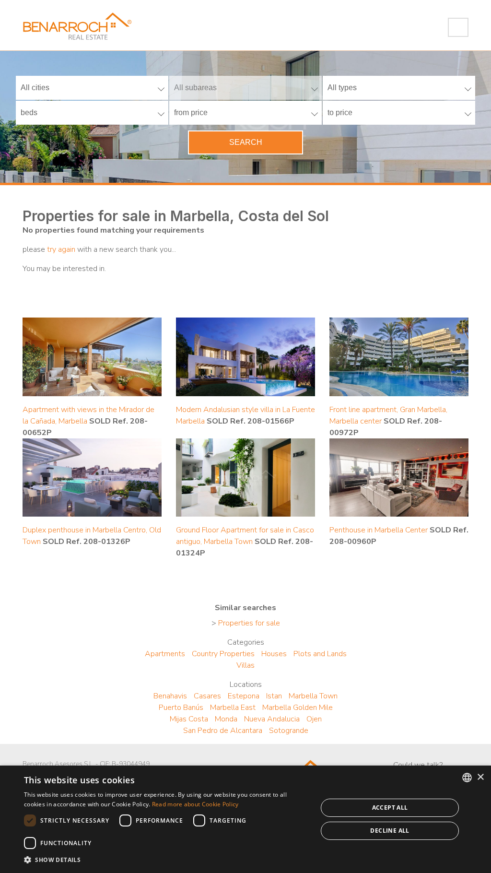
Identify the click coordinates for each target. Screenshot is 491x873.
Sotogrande (288, 730)
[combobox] (467, 777)
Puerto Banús (181, 707)
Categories (245, 642)
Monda (226, 719)
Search (245, 142)
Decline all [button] (389, 830)
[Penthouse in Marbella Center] (398, 477)
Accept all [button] (390, 807)
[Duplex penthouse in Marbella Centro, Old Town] (92, 477)
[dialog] (245, 819)
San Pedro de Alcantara (222, 730)
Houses (274, 654)
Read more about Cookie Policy (195, 804)
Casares (207, 696)
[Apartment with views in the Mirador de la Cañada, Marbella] (92, 356)
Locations (246, 684)
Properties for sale (249, 623)
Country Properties (223, 654)
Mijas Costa (189, 719)
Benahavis (170, 696)
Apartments (165, 654)
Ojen (314, 719)
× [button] (480, 777)
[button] (166, 860)
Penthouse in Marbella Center (378, 530)
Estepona (243, 696)
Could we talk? (418, 765)
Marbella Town (313, 696)
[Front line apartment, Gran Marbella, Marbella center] (398, 356)
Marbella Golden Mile (297, 707)
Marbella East (233, 707)
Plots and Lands (320, 654)
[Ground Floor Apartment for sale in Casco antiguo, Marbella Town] (245, 477)
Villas (245, 665)
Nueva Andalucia (272, 719)
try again (61, 249)
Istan (274, 696)
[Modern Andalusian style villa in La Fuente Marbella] (245, 356)
